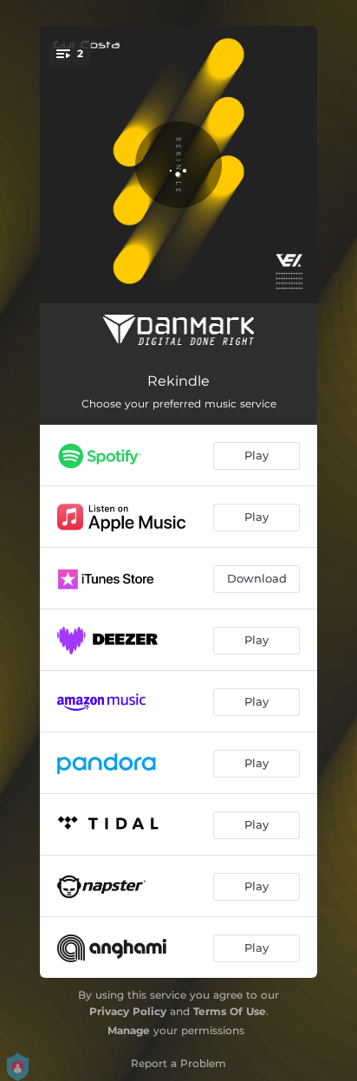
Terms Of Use (229, 1011)
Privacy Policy (127, 1011)
